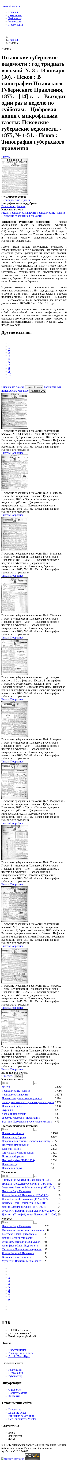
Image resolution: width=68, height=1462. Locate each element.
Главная (13, 12)
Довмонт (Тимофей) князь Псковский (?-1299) (29, 1214)
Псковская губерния (13, 206)
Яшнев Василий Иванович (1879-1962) (25, 1195)
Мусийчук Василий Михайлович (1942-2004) (29, 1210)
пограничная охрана (14, 1113)
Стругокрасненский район (18, 1152)
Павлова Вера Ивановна (16, 1191)
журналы (7, 1109)
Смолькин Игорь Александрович (21, 1249)
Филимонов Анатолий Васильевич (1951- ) (27, 1179)
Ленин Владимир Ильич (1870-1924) (24, 1206)
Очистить (7, 1075)
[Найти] (35, 1083)
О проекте (14, 1389)
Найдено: (38, 390)
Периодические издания (15, 200)
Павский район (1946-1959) (18, 1160)
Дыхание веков (17, 1412)
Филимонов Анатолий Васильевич (23, 1230)
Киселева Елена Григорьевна (19, 1233)
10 (9, 374)
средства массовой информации (21, 1117)
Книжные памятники (21, 1415)
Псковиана (14, 1409)
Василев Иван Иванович (17, 1257)
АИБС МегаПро (19, 390)
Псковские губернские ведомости (21, 215)
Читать (5, 156)
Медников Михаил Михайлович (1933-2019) (28, 1187)
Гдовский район (11, 1148)
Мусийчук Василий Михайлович (21, 1260)
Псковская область (13, 1133)
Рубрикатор (15, 18)
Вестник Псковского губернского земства (27, 1121)
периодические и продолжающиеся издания (28, 1102)
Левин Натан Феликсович (17, 1237)
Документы (15, 15)
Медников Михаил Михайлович (21, 1241)
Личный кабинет (11, 6)
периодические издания (51, 212)
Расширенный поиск (20, 1353)
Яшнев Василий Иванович (18, 1253)
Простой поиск (17, 1349)
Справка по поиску (12, 386)
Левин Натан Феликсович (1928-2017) (25, 1199)
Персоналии (15, 24)
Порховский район (13, 1156)
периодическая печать (23, 212)
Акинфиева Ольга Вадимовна (20, 1245)
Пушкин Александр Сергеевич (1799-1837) (27, 1183)
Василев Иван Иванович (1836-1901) (24, 1202)
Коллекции (15, 21)
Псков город (9, 1164)
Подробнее (16, 452)
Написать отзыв (17, 1392)
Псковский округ (12, 1168)
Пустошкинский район (15, 1144)
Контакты (14, 1395)
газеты (5, 212)
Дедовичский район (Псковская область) (26, 1141)
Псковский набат (12, 1106)
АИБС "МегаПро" (19, 1356)
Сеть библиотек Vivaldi (22, 1418)
